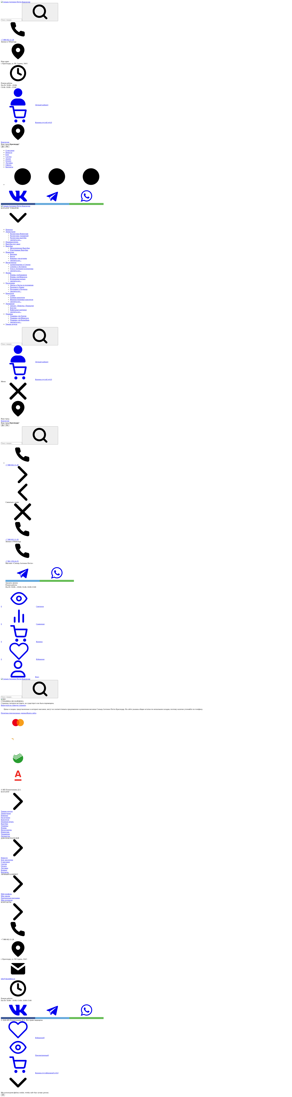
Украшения (5, 834)
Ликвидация (6, 813)
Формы (4, 828)
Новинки (4, 815)
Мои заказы (5, 896)
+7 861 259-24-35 (12, 561)
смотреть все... (15, 240)
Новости (4, 858)
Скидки (4, 864)
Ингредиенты (6, 830)
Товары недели (7, 811)
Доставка (4, 868)
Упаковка (4, 826)
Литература (5, 836)
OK (3, 1095)
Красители (5, 820)
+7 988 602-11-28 (7, 40)
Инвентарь (5, 832)
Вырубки (4, 824)
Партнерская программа (10, 898)
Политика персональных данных (14, 713)
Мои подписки (7, 900)
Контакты (5, 872)
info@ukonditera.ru (8, 979)
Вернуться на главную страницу (13, 705)
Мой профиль (6, 894)
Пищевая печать (7, 822)
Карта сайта (31, 713)
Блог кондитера (7, 860)
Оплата (4, 866)
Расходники (5, 818)
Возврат (4, 870)
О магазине (5, 862)
